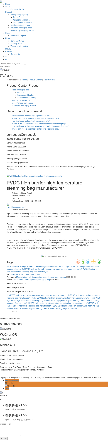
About (7, 6)
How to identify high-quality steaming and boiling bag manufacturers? (40, 126)
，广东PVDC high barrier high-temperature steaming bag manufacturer (48, 308)
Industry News (16, 43)
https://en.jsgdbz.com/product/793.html (27, 274)
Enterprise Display (18, 35)
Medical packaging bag (20, 25)
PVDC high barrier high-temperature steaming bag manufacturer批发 (54, 269)
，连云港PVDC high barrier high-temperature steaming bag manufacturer (53, 303)
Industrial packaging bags (21, 27)
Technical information (19, 46)
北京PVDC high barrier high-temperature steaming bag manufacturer (36, 295)
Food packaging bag (19, 14)
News (7, 38)
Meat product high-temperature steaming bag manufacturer (41, 277)
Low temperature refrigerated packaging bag (31, 279)
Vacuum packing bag (22, 19)
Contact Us (15, 54)
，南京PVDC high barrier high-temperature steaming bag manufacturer (53, 299)
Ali (6, 56)
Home (7, 4)
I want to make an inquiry (17, 207)
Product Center (35, 79)
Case (7, 33)
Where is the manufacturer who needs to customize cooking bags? (39, 123)
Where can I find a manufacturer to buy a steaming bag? (35, 118)
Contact (8, 51)
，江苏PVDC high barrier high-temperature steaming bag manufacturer (60, 297)
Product (8, 12)
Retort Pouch (18, 17)
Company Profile (17, 9)
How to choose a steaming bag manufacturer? (31, 115)
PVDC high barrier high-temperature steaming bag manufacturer (33, 266)
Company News (17, 40)
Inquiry (8, 48)
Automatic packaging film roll (22, 30)
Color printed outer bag (23, 22)
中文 (7, 59)
